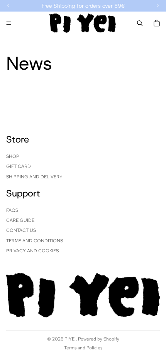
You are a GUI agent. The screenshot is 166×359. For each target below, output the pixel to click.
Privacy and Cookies (32, 251)
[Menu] (9, 23)
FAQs (12, 210)
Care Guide (20, 220)
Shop (12, 156)
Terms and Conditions (34, 240)
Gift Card (18, 166)
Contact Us (21, 230)
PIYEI (70, 339)
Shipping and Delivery (34, 176)
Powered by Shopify (98, 339)
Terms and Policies (83, 348)
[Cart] (156, 23)
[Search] (139, 23)
